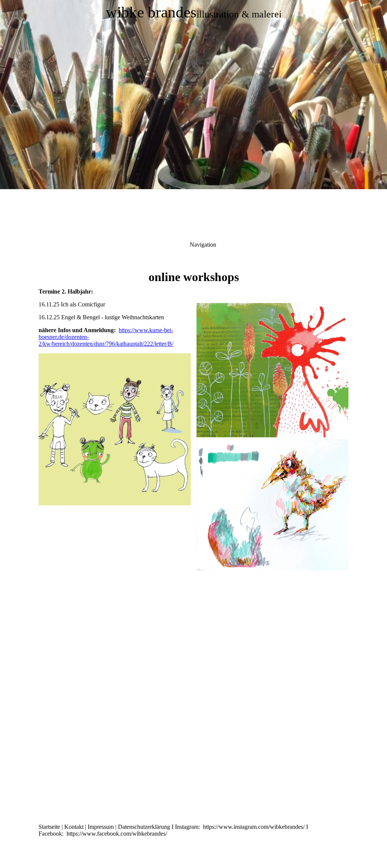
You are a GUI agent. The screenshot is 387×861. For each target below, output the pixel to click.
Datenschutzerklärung (145, 827)
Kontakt (74, 827)
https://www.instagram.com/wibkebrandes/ (254, 827)
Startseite (49, 827)
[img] (193, 94)
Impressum (101, 827)
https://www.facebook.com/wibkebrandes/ (117, 833)
